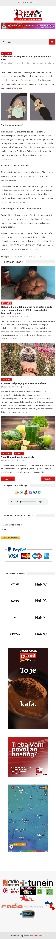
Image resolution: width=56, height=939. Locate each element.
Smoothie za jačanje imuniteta (18, 457)
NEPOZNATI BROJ (16, 256)
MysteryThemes (38, 935)
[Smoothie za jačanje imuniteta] (28, 433)
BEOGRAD (28, 601)
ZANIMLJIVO (6, 53)
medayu (27, 63)
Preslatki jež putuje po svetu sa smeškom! (24, 383)
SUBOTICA (28, 634)
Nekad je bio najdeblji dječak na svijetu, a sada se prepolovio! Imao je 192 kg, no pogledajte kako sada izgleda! (26, 310)
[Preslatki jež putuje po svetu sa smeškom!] (28, 359)
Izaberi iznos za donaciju (11, 524)
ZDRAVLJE (18, 453)
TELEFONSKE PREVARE (33, 256)
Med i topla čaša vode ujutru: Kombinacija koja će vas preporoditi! (10, 478)
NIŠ (28, 617)
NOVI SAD (28, 584)
